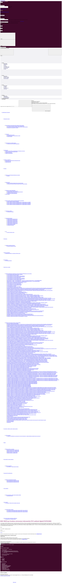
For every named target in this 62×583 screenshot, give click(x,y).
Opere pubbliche (6, 488)
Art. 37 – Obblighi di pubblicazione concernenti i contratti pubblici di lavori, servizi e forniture (19, 327)
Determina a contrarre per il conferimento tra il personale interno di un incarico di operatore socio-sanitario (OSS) (22, 344)
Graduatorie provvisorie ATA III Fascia (12, 192)
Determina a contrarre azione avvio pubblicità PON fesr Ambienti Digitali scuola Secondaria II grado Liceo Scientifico (23, 368)
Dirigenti (8, 175)
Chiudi (1, 28)
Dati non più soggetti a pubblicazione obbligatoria (10, 518)
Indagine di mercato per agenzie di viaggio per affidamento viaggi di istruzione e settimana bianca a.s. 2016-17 (21, 413)
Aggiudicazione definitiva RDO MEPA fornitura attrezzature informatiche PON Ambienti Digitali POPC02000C (22, 381)
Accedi (1, 2)
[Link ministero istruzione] (4, 1)
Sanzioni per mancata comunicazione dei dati (11, 151)
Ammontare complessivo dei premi (10, 245)
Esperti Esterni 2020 (8, 161)
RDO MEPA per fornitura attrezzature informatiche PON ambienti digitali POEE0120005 (19, 386)
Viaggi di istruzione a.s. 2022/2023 (11, 285)
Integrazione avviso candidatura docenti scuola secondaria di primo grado (17, 403)
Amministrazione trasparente (6, 569)
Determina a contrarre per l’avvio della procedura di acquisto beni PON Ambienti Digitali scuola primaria (21, 395)
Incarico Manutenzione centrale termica (12, 415)
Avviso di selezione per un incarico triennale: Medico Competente (16, 278)
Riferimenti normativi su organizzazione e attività (13, 135)
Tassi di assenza (7, 194)
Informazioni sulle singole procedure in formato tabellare (39, 102)
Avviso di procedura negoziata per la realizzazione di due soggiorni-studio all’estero (18, 408)
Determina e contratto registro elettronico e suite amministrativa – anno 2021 (17, 312)
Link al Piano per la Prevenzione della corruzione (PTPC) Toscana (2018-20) (17, 511)
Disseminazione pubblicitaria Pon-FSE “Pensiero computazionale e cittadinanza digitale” (19, 301)
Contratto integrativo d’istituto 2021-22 (12, 219)
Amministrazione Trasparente (36, 101)
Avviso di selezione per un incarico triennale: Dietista (14, 279)
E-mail (9, 19)
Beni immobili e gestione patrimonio (9, 459)
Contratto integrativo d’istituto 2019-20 (12, 221)
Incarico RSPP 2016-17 (10, 416)
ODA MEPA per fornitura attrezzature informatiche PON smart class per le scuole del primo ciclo (20, 349)
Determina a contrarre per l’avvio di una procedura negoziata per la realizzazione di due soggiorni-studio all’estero (22, 409)
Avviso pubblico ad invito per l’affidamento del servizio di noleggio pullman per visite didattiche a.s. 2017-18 (21, 377)
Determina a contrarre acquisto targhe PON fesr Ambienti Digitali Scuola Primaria (18, 367)
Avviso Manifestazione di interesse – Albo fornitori (14, 286)
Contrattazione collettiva (10, 211)
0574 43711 (4, 550)
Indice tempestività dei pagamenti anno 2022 (13, 481)
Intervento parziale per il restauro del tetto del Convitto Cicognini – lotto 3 (17, 418)
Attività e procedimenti (7, 252)
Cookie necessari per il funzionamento (5, 541)
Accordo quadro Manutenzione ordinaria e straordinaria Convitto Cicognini (17, 419)
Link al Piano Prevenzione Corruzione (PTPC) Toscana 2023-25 (15, 126)
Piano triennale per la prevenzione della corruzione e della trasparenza (14, 125)
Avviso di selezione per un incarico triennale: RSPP (14, 283)
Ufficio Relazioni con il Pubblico (6, 565)
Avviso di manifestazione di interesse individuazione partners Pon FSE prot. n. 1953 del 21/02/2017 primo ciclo (22, 410)
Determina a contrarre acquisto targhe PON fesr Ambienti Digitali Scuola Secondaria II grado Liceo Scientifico (22, 365)
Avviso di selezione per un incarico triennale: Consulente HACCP (16, 276)
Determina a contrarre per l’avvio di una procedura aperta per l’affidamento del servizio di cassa (19, 346)
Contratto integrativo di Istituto (11, 224)
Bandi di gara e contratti (7, 267)
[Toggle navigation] (7, 51)
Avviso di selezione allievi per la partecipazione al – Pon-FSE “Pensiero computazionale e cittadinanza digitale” (22, 334)
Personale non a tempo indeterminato (10, 190)
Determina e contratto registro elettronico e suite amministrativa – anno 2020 (17, 316)
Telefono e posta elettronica (9, 153)
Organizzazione (6, 150)
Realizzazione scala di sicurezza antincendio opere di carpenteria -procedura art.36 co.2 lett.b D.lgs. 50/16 (21, 352)
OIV (6, 231)
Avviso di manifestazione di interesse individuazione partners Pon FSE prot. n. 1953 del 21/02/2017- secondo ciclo (22, 411)
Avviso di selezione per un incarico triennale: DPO (14, 277)
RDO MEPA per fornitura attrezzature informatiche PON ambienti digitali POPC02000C (19, 384)
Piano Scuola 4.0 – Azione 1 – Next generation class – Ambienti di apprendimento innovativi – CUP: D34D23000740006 (23, 281)
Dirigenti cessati (7, 182)
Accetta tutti (13, 535)
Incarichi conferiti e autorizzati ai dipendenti (13, 201)
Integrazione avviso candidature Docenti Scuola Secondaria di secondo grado (17, 402)
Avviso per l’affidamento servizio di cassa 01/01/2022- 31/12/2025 (16, 293)
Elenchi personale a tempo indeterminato (12, 191)
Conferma (4, 47)
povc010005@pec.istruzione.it (11, 551)
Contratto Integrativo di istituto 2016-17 (12, 223)
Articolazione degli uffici (8, 152)
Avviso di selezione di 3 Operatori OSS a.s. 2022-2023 (14, 287)
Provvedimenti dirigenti (8, 260)
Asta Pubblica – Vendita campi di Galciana (12, 466)
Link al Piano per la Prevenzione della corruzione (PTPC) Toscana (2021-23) (17, 510)
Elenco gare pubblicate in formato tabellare (12, 323)
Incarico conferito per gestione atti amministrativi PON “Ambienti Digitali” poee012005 (18, 204)
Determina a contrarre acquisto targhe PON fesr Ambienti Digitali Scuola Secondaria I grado (19, 366)
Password (9, 7)
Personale (5, 168)
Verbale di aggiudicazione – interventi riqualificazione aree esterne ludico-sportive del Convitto (19, 398)
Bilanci (5, 442)
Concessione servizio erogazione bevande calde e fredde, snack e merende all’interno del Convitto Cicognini (21, 414)
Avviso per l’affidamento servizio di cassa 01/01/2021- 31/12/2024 (16, 313)
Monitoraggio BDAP (10, 495)
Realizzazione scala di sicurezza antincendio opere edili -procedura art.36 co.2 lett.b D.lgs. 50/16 (20, 353)
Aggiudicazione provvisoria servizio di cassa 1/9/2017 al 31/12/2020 (16, 401)
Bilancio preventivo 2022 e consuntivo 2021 (13, 450)
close (1, 55)
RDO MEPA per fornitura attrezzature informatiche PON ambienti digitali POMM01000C (19, 385)
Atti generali (7, 134)
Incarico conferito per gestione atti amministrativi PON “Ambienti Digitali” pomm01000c (19, 203)
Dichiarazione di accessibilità (6, 566)
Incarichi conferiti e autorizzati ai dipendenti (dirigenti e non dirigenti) (14, 200)
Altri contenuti (6, 502)
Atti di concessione (8, 435)
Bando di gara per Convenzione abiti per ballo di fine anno (15, 282)
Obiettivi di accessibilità (5, 567)
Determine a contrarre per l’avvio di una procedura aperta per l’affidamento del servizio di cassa (19, 294)
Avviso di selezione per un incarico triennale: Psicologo (14, 284)
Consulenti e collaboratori (7, 159)
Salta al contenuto (2, 0)
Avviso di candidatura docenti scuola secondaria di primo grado (15, 407)
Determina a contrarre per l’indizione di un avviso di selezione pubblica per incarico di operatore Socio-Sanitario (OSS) (23, 309)
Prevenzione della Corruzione (9, 509)
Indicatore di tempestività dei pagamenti (10, 479)
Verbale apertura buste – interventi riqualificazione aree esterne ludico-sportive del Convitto (19, 399)
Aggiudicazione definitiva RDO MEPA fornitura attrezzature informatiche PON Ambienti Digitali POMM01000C (22, 382)
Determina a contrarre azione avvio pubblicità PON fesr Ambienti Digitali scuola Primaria (19, 370)
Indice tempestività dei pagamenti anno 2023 (13, 480)
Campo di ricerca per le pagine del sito (5, 106)
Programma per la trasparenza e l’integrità (12, 127)
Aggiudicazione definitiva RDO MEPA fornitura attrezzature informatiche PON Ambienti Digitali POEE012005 (22, 383)
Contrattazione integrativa (8, 218)
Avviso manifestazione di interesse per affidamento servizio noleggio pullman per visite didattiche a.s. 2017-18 (21, 397)
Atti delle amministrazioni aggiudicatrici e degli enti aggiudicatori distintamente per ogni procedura (18, 273)
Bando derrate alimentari (10, 420)
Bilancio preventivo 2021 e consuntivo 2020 (13, 451)
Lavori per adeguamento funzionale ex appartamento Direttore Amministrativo (17, 417)
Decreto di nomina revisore (10, 232)
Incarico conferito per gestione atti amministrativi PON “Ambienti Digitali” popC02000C (19, 202)
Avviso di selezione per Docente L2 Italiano (13, 275)
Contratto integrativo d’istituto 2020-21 (12, 220)
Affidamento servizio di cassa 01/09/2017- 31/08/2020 (14, 405)
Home (33, 100)
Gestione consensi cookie (5, 568)
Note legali (3, 564)
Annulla (1, 47)
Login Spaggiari (22, 21)
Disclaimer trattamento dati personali (5, 575)
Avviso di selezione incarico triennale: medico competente (14, 274)
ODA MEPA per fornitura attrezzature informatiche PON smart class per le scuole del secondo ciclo (20, 314)
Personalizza (2, 535)
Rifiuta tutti (7, 535)
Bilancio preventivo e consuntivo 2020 (12, 452)
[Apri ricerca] (55, 51)
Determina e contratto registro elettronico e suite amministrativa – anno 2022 (17, 292)
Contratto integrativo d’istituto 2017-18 (12, 222)
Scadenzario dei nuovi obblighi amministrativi (13, 143)
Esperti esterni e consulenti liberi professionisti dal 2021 (12, 160)
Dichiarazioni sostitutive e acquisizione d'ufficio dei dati (12, 253)
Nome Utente (10, 6)
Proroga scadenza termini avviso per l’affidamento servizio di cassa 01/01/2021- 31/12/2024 (19, 310)
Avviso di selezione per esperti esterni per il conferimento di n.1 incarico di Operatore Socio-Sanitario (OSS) (21, 308)
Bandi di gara (9, 422)
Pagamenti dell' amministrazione (8, 473)
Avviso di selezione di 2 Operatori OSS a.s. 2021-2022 (14, 291)
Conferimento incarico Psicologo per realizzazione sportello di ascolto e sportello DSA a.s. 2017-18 (20, 400)
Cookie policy (4, 563)
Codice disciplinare (9, 136)
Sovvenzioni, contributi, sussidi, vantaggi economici (11, 428)
